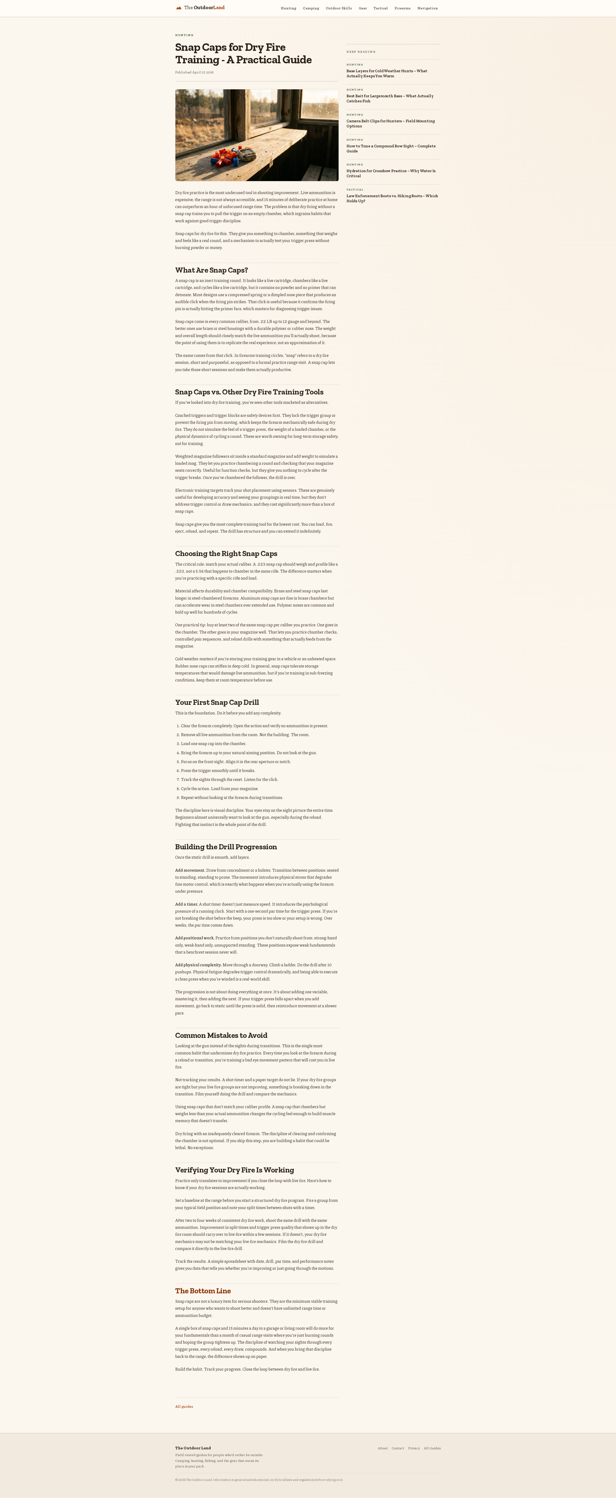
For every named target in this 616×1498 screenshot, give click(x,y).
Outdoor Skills (339, 8)
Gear (363, 8)
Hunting (288, 8)
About (383, 1448)
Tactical (381, 8)
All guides (184, 1406)
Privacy (414, 1448)
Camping (311, 8)
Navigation (427, 8)
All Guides (432, 1448)
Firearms (403, 8)
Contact (398, 1448)
